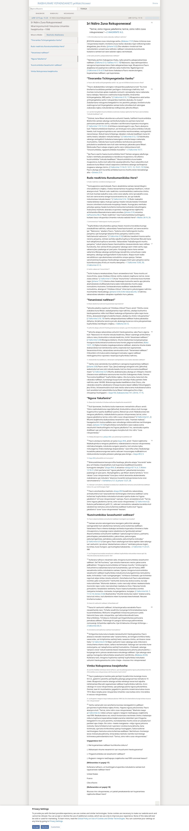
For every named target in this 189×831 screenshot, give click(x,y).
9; (116, 480)
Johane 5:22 (112, 46)
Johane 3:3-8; (115, 292)
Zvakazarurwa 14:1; (124, 393)
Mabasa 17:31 (127, 41)
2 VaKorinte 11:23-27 (140, 547)
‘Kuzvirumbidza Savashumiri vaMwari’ (46, 65)
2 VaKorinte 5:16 (115, 236)
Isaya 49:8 (122, 441)
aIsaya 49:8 (118, 491)
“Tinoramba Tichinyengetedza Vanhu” (46, 40)
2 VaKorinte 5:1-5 (94, 265)
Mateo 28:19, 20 (143, 217)
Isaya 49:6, (110, 467)
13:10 (142, 167)
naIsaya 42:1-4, (130, 467)
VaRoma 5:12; (101, 62)
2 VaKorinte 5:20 (94, 340)
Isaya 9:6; (112, 393)
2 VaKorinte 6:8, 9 (94, 626)
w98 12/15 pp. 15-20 (40, 18)
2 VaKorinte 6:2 (142, 501)
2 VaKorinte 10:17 (135, 149)
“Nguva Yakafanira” (39, 59)
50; (142, 262)
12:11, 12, (131, 167)
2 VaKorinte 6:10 (100, 642)
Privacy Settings (56, 821)
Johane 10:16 (99, 425)
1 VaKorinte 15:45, (134, 262)
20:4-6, (135, 393)
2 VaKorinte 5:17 (106, 278)
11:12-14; (90, 594)
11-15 (140, 393)
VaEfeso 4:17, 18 (114, 62)
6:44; (123, 292)
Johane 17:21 (97, 281)
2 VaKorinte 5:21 (100, 372)
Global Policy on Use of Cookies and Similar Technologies (101, 818)
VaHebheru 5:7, (109, 480)
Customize (55, 827)
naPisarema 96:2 (94, 215)
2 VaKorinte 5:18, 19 (95, 318)
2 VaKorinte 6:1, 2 (143, 417)
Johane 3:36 (92, 366)
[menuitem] (158, 8)
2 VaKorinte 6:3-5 (94, 541)
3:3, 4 (106, 126)
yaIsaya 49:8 (107, 437)
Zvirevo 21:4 (97, 172)
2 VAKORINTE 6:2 (114, 32)
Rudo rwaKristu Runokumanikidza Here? (47, 46)
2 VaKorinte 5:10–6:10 (96, 70)
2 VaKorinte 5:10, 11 (121, 97)
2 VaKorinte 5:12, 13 (130, 136)
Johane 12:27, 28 (124, 480)
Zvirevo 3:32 (99, 594)
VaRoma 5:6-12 (122, 324)
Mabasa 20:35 (141, 655)
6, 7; (138, 467)
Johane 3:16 (129, 212)
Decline (45, 827)
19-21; (137, 167)
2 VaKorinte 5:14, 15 (120, 199)
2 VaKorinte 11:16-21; (118, 167)
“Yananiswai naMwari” (40, 52)
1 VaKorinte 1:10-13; (95, 126)
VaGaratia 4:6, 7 (131, 292)
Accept (36, 827)
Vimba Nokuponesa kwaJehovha (44, 71)
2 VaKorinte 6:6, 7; (142, 591)
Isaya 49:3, (138, 454)
